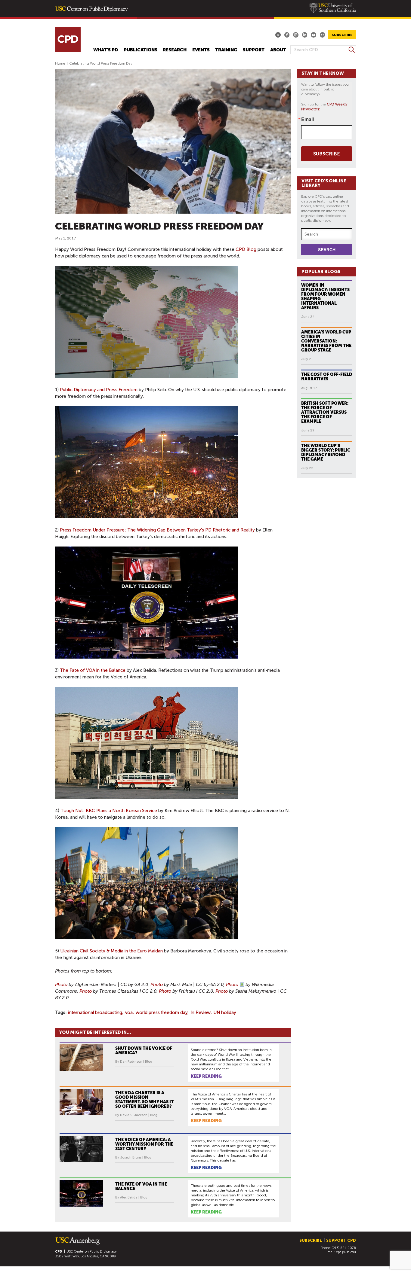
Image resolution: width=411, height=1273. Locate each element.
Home (60, 63)
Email (307, 119)
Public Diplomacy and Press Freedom (99, 389)
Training (226, 50)
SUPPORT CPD (341, 1240)
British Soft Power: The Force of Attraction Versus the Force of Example (324, 412)
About (278, 50)
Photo (61, 984)
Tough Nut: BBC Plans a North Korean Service (108, 810)
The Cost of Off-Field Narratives (326, 376)
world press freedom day (161, 1012)
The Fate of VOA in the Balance (93, 670)
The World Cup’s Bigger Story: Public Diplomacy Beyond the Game (325, 452)
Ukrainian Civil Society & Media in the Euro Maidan (112, 951)
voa (129, 1012)
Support (253, 50)
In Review (200, 1012)
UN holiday (225, 1012)
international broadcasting (95, 1012)
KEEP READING (206, 1076)
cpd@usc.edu (346, 1252)
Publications (140, 50)
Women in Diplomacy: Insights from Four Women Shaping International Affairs (325, 296)
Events (201, 50)
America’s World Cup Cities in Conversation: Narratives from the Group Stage (326, 341)
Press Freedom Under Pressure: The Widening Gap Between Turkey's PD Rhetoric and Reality (157, 530)
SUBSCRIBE (342, 35)
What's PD (105, 50)
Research (175, 50)
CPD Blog (246, 249)
